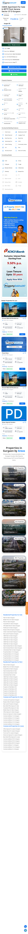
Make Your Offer (15, 70)
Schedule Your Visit (15, 67)
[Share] (23, 318)
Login (23, 2)
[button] (25, 28)
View (22, 334)
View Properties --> (11, 479)
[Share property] (22, 28)
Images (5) (7, 23)
